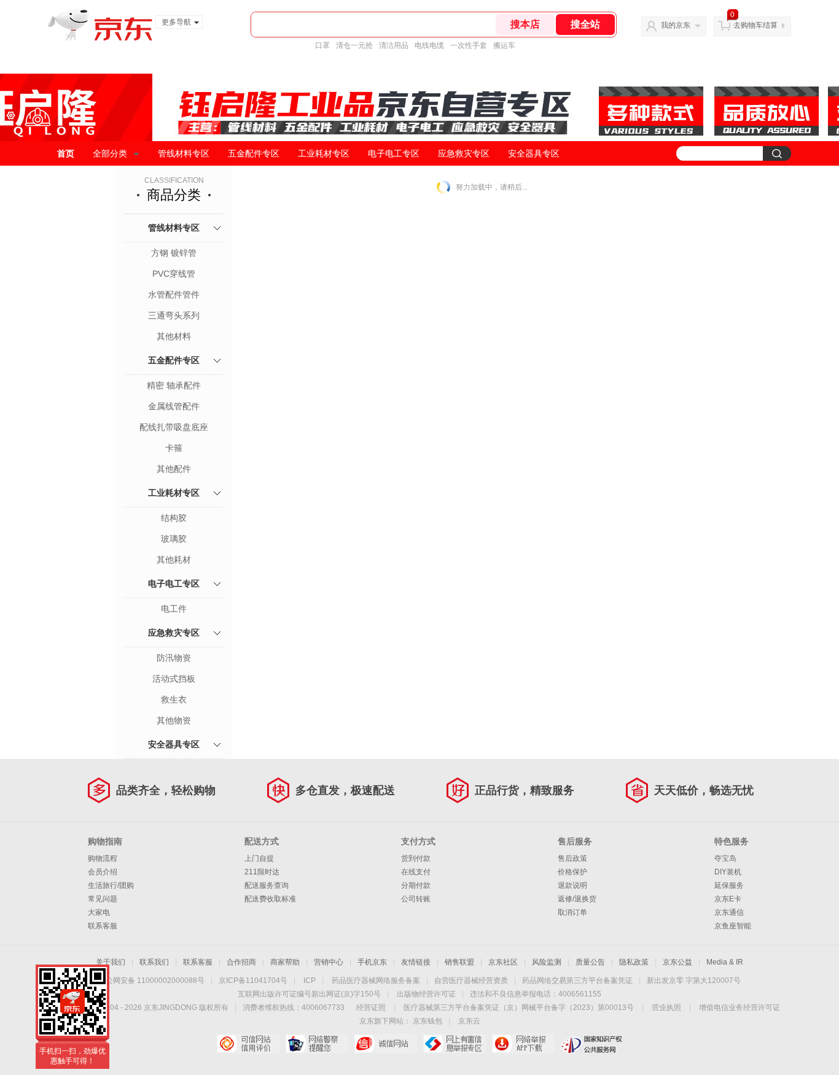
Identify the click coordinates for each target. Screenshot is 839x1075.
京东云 (469, 1021)
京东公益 (677, 962)
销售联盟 (459, 962)
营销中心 (328, 962)
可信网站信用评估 (247, 1044)
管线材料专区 (183, 153)
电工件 (174, 609)
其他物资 (174, 720)
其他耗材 (174, 559)
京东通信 (729, 912)
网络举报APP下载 (523, 1044)
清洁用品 (393, 45)
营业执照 (666, 1007)
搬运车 (504, 45)
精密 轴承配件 (174, 385)
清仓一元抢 (354, 45)
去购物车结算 (755, 25)
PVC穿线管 (173, 274)
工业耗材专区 (323, 153)
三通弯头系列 (174, 315)
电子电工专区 (393, 153)
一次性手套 (468, 45)
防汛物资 (174, 658)
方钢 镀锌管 (174, 253)
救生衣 (174, 699)
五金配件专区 (253, 153)
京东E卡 (727, 899)
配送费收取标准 (270, 899)
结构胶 (174, 518)
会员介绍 (102, 872)
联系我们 (154, 962)
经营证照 (371, 1007)
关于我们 (110, 962)
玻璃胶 (174, 539)
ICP (309, 980)
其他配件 (174, 469)
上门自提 (259, 858)
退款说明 (572, 885)
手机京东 (372, 962)
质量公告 (590, 962)
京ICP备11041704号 (253, 980)
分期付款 (416, 885)
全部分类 (110, 153)
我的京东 (675, 25)
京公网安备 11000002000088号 (151, 980)
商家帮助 (285, 962)
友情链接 (416, 962)
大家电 (99, 912)
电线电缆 (429, 45)
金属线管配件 (174, 406)
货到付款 (416, 858)
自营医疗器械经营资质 (471, 980)
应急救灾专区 (464, 153)
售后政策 (572, 858)
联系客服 (102, 926)
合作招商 (241, 962)
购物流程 (102, 858)
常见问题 (102, 899)
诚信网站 (385, 1044)
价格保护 (572, 872)
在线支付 (416, 872)
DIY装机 (727, 872)
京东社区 (503, 962)
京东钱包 (427, 1021)
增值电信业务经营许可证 (739, 1007)
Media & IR (724, 962)
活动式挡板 (173, 679)
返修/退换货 (577, 899)
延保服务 (729, 885)
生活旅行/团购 (111, 885)
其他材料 (174, 336)
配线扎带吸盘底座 (173, 427)
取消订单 (572, 912)
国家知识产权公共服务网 (591, 1044)
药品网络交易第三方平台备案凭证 (577, 980)
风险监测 (546, 962)
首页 (65, 153)
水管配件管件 (174, 294)
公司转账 (416, 899)
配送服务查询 (266, 885)
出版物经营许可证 (426, 994)
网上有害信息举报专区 (454, 1044)
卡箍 (173, 448)
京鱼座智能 (732, 926)
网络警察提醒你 (316, 1044)
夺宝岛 (725, 858)
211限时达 (261, 872)
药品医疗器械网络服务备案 (376, 980)
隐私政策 (634, 962)
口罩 (322, 45)
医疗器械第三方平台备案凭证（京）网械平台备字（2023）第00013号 (519, 1007)
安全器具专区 (534, 153)
